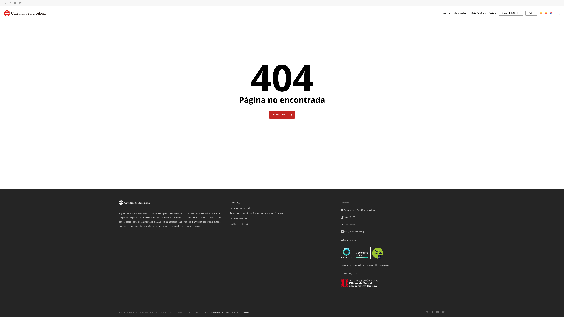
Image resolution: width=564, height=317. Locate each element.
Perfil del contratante (239, 224)
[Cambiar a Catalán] (541, 13)
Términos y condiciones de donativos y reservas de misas (256, 213)
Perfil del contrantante (240, 312)
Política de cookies (238, 218)
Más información (348, 240)
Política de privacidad (240, 208)
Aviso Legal (235, 202)
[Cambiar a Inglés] (551, 13)
